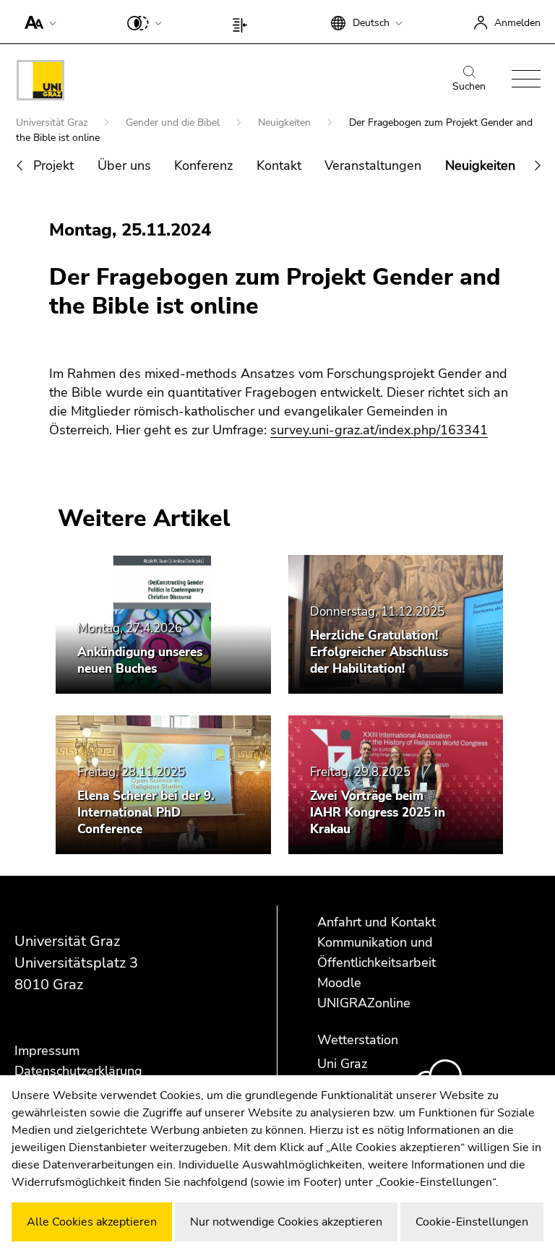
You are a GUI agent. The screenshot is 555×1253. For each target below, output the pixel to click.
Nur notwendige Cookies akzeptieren (286, 1222)
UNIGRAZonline (363, 1003)
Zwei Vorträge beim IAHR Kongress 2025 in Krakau (377, 813)
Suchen (469, 86)
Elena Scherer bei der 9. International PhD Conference (145, 813)
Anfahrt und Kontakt (376, 922)
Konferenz (203, 165)
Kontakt (279, 165)
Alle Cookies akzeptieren (92, 1222)
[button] (37, 21)
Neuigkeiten (286, 122)
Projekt (53, 165)
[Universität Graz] (40, 83)
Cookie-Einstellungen (472, 1222)
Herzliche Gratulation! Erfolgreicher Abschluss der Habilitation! (379, 652)
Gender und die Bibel (174, 122)
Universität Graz (53, 122)
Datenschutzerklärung (78, 1071)
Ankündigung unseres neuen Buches (139, 660)
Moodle (339, 982)
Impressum (46, 1050)
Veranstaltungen (372, 165)
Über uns (124, 165)
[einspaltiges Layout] (243, 21)
